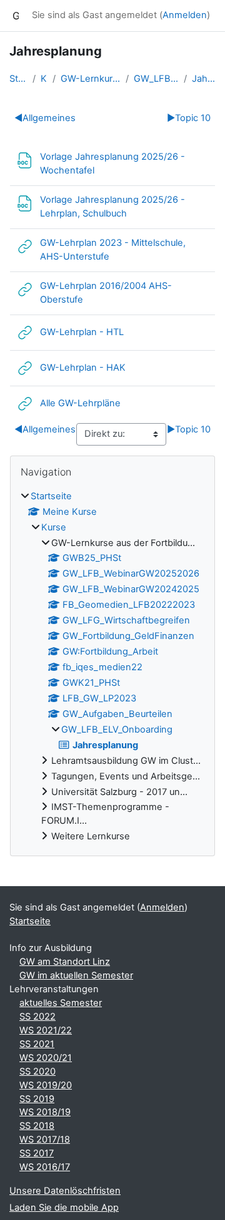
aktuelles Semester (60, 1002)
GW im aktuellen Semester (76, 975)
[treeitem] (112, 667)
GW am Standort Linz (64, 961)
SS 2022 (37, 1016)
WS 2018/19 (45, 1112)
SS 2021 (36, 1044)
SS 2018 (36, 1125)
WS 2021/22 (45, 1030)
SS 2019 (36, 1099)
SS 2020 (37, 1071)
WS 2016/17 (44, 1167)
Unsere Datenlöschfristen (65, 1190)
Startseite (18, 78)
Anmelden (184, 15)
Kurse (44, 78)
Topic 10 (189, 118)
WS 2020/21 (45, 1057)
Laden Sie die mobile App (64, 1207)
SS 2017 (36, 1153)
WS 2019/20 (45, 1085)
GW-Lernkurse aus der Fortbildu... (90, 78)
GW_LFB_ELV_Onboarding (156, 78)
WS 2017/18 (44, 1139)
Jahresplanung (204, 78)
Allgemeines (45, 118)
